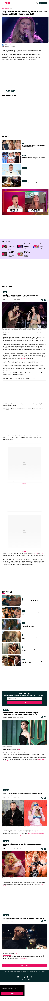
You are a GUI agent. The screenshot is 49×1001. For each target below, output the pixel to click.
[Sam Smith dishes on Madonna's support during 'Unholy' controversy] (24, 813)
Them (19, 749)
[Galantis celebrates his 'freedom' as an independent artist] (24, 936)
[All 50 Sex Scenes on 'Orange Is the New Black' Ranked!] (11, 648)
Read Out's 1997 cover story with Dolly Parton (33, 182)
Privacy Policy (4, 988)
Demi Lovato (17, 332)
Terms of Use (13, 988)
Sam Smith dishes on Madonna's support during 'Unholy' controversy (23, 794)
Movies (23, 611)
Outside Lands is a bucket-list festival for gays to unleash (11, 247)
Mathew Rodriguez (8, 717)
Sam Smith (36, 830)
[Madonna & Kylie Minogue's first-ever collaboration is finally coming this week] (20, 246)
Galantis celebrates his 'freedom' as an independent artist (23, 918)
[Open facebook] (18, 977)
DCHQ (41, 553)
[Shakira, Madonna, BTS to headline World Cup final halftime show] (36, 246)
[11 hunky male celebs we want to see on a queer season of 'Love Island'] (11, 145)
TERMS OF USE (41, 971)
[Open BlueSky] (21, 977)
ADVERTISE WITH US (25, 971)
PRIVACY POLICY (33, 971)
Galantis (16, 953)
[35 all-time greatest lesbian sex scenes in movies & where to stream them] (11, 624)
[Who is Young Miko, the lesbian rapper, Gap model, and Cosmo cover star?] (20, 254)
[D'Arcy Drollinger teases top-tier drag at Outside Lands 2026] (24, 864)
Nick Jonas (23, 358)
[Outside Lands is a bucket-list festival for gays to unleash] (4, 246)
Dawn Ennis (6, 797)
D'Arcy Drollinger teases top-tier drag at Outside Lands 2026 (22, 845)
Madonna (5, 831)
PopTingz (35, 553)
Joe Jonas (7, 437)
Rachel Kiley (6, 299)
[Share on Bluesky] (14, 91)
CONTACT (6, 971)
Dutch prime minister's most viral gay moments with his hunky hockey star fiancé (33, 158)
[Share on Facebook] (7, 91)
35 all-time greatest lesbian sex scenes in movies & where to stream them (34, 625)
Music (11, 8)
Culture (7, 8)
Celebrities (24, 168)
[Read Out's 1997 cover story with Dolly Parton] (11, 182)
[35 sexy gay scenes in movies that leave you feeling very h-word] (11, 660)
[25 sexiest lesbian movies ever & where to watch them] (11, 612)
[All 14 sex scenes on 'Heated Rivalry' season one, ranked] (11, 600)
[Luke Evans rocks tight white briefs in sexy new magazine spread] (11, 169)
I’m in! (24, 702)
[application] (25, 202)
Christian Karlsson (7, 955)
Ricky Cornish (7, 848)
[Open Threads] (24, 977)
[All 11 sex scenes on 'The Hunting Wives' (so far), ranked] (11, 636)
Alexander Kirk (9, 44)
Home (3, 8)
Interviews (6, 841)
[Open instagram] (28, 977)
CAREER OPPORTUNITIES (15, 971)
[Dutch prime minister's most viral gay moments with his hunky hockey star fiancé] (11, 157)
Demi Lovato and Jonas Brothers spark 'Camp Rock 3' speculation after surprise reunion (22, 296)
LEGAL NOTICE (24, 974)
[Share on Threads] (12, 91)
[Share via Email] (9, 91)
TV (22, 598)
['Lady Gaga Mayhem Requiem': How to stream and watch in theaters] (4, 254)
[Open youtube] (31, 977)
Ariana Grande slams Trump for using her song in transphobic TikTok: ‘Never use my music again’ (20, 713)
